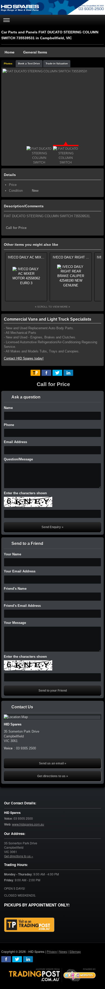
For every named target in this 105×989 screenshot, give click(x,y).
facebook (6, 959)
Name (8, 408)
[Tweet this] (57, 373)
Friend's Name (15, 588)
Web (7, 824)
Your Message (15, 623)
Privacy (52, 951)
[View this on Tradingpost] (35, 373)
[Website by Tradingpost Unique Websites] (52, 974)
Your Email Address (19, 571)
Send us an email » (52, 763)
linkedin (28, 959)
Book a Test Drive (29, 63)
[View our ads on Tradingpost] (29, 925)
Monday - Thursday (18, 874)
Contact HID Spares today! (24, 358)
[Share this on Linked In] (68, 373)
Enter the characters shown (25, 493)
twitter (17, 959)
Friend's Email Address (22, 606)
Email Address (15, 442)
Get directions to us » (52, 776)
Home (10, 52)
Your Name (12, 554)
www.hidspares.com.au (28, 824)
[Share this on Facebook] (46, 373)
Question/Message (18, 459)
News (63, 951)
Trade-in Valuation (57, 63)
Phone (9, 425)
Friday (8, 880)
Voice (8, 818)
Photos (8, 63)
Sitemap (75, 951)
